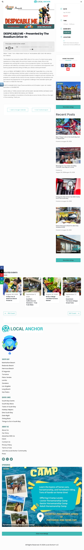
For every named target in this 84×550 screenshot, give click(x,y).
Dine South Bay (7, 413)
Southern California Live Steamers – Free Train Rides (31, 302)
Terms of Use (7, 448)
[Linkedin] (70, 65)
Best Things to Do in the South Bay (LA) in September (68, 137)
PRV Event (11, 313)
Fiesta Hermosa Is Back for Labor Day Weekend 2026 (67, 226)
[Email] (68, 69)
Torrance (5, 374)
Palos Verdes (6, 377)
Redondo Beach (8, 366)
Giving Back (6, 418)
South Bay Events (8, 401)
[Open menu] (80, 1)
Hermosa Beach (8, 368)
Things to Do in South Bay (11, 421)
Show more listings (68, 107)
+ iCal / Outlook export (41, 110)
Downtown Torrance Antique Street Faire (72, 301)
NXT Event (72, 313)
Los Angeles (6, 386)
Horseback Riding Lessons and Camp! (19, 525)
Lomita (4, 380)
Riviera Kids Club (64, 98)
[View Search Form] (2, 1)
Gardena (5, 383)
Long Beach (6, 389)
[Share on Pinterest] (73, 65)
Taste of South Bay (9, 407)
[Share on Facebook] (62, 65)
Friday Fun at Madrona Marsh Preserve (11, 299)
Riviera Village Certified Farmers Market (52, 299)
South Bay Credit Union (66, 251)
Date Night (6, 415)
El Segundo (6, 371)
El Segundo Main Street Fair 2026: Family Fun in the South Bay (68, 197)
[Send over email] (2, 282)
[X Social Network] (66, 65)
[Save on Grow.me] (2, 286)
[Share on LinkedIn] (2, 279)
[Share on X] (2, 271)
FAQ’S (4, 439)
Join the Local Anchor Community (14, 451)
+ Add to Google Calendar (18, 110)
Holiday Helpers (7, 410)
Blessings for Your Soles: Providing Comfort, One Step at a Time (66, 166)
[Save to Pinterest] (2, 275)
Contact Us (6, 442)
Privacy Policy (7, 445)
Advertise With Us (8, 436)
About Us (5, 430)
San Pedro (5, 392)
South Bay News (8, 404)
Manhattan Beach (8, 363)
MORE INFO (67, 32)
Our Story (5, 433)
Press (4, 454)
